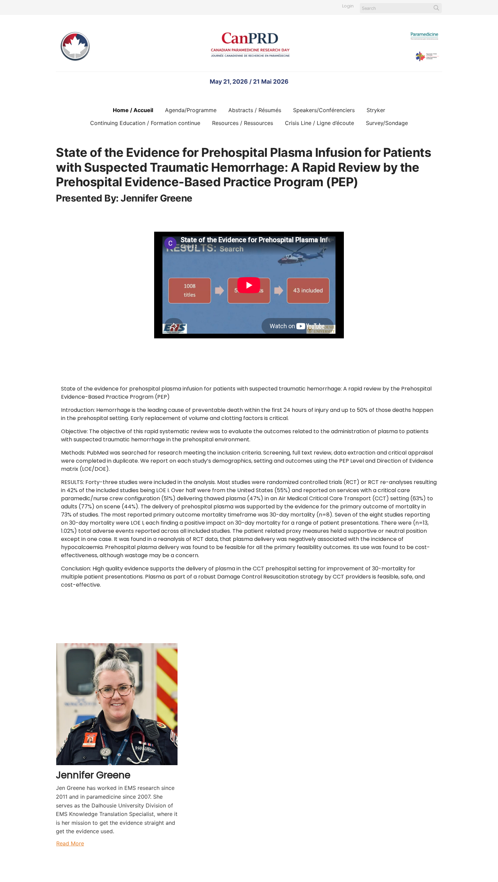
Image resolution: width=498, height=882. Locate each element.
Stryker (376, 110)
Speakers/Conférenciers (324, 110)
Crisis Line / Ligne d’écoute (319, 123)
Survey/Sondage (387, 123)
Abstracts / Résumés (254, 110)
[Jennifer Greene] (117, 704)
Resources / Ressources (242, 123)
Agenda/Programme (190, 110)
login (348, 6)
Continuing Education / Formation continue (145, 123)
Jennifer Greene (93, 775)
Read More (70, 843)
